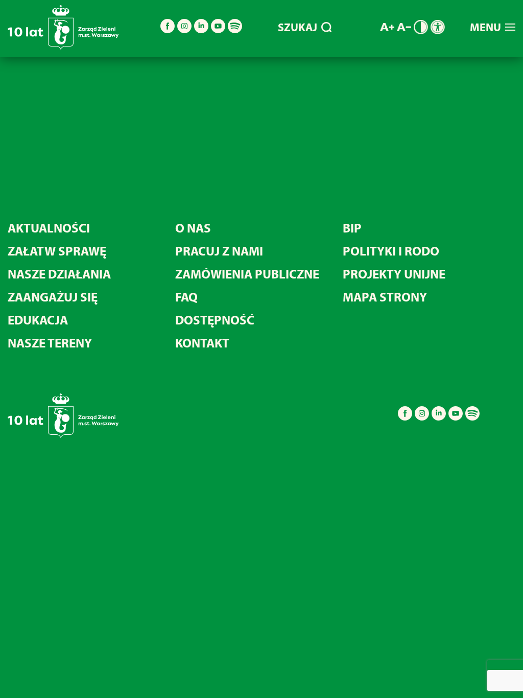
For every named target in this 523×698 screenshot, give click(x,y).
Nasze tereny (50, 343)
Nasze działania (59, 274)
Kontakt (202, 343)
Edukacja (38, 320)
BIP (352, 228)
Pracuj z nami (219, 251)
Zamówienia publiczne (247, 274)
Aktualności (49, 228)
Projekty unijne (394, 274)
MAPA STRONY (385, 297)
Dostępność (214, 320)
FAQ (186, 297)
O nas (193, 228)
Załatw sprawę (57, 251)
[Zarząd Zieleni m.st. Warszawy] (63, 47)
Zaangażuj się (53, 297)
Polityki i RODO (391, 251)
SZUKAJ (297, 27)
